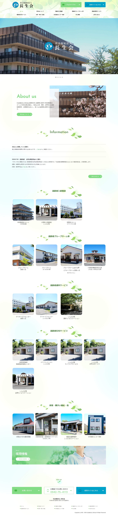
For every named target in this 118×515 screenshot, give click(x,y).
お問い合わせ (96, 14)
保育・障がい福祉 (40, 14)
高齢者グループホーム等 (77, 11)
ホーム (21, 11)
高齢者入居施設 (59, 11)
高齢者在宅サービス (21, 14)
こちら (38, 149)
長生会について (40, 11)
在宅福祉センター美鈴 (59, 14)
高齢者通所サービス (96, 11)
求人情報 (78, 14)
